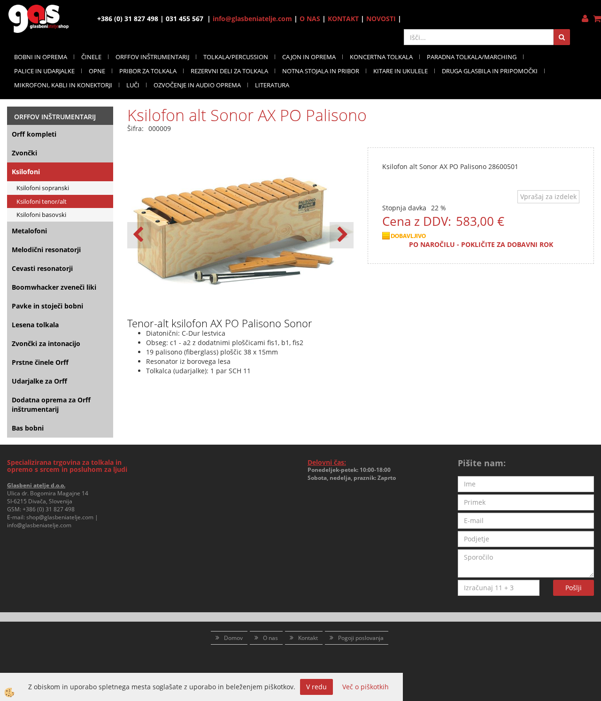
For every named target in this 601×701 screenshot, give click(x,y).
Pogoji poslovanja (361, 638)
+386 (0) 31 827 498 (49, 509)
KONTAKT (343, 18)
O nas (270, 638)
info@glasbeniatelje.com (252, 18)
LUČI (132, 85)
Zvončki (24, 152)
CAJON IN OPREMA (309, 57)
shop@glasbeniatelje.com (59, 517)
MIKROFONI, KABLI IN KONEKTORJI (63, 85)
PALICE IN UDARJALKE (44, 71)
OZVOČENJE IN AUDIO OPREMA (197, 85)
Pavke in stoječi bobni (47, 305)
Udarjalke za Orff (39, 381)
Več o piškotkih (365, 686)
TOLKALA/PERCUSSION (235, 57)
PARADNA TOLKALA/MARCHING (471, 57)
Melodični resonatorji (46, 249)
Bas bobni (28, 428)
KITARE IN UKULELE (400, 71)
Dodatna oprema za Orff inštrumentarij (51, 404)
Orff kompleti (34, 134)
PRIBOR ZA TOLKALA (148, 71)
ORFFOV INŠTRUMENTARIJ (152, 57)
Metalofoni (29, 230)
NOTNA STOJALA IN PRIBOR (320, 71)
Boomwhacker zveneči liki (54, 287)
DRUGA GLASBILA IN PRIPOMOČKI (490, 71)
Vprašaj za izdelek (548, 196)
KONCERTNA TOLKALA (381, 57)
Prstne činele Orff (40, 362)
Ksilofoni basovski (41, 214)
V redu (316, 686)
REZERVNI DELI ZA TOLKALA (229, 71)
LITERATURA (272, 85)
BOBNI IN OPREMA (40, 57)
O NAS (310, 18)
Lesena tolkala (35, 324)
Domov (233, 638)
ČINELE (91, 57)
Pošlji (573, 587)
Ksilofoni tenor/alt (41, 201)
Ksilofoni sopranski (42, 188)
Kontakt (308, 638)
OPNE (97, 71)
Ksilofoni (26, 171)
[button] (342, 235)
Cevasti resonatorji (42, 268)
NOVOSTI (381, 18)
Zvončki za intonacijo (46, 343)
